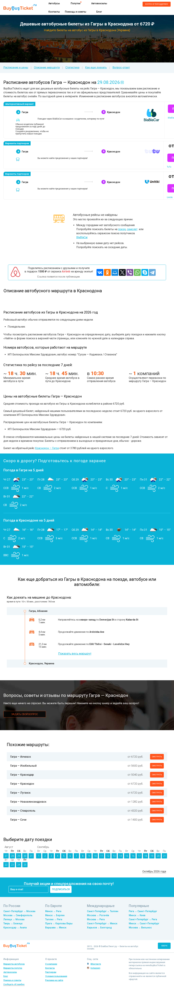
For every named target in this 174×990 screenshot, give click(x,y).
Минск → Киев (137, 915)
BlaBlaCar (82, 237)
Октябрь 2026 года (154, 871)
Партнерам (50, 972)
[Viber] (129, 272)
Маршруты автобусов (14, 964)
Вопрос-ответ (121, 67)
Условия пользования (56, 976)
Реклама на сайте (54, 980)
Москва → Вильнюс (140, 927)
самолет (132, 229)
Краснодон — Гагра (47, 448)
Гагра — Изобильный (23, 765)
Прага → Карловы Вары (59, 923)
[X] (122, 272)
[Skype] (144, 272)
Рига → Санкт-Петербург (143, 911)
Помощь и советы (75, 11)
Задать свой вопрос (24, 714)
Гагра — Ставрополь (22, 810)
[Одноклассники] (107, 272)
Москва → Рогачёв (98, 915)
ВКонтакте (96, 964)
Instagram (95, 968)
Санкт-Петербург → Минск (102, 923)
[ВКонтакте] (100, 272)
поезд (122, 229)
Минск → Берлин (55, 915)
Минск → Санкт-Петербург (144, 923)
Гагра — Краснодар (22, 774)
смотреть (157, 757)
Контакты (54, 11)
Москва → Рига (96, 919)
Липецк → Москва (13, 919)
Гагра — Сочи (18, 819)
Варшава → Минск (55, 927)
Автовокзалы (99, 3)
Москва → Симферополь (17, 915)
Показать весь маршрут (74, 653)
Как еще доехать (96, 67)
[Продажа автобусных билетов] (20, 7)
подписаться (61, 889)
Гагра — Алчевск (20, 756)
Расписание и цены (15, 67)
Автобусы (54, 3)
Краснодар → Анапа (15, 927)
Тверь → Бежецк (13, 923)
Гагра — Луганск (20, 792)
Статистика (72, 67)
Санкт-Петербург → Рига (143, 919)
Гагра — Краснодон (22, 783)
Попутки (75, 3)
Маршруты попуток (12, 968)
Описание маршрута (47, 67)
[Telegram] (152, 272)
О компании (51, 964)
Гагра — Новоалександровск (28, 801)
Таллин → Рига (53, 919)
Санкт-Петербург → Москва (19, 911)
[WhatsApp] (137, 272)
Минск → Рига (53, 911)
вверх (164, 946)
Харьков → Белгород (99, 927)
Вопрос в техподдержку (156, 4)
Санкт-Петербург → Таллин (102, 911)
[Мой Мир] (114, 272)
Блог (99, 11)
